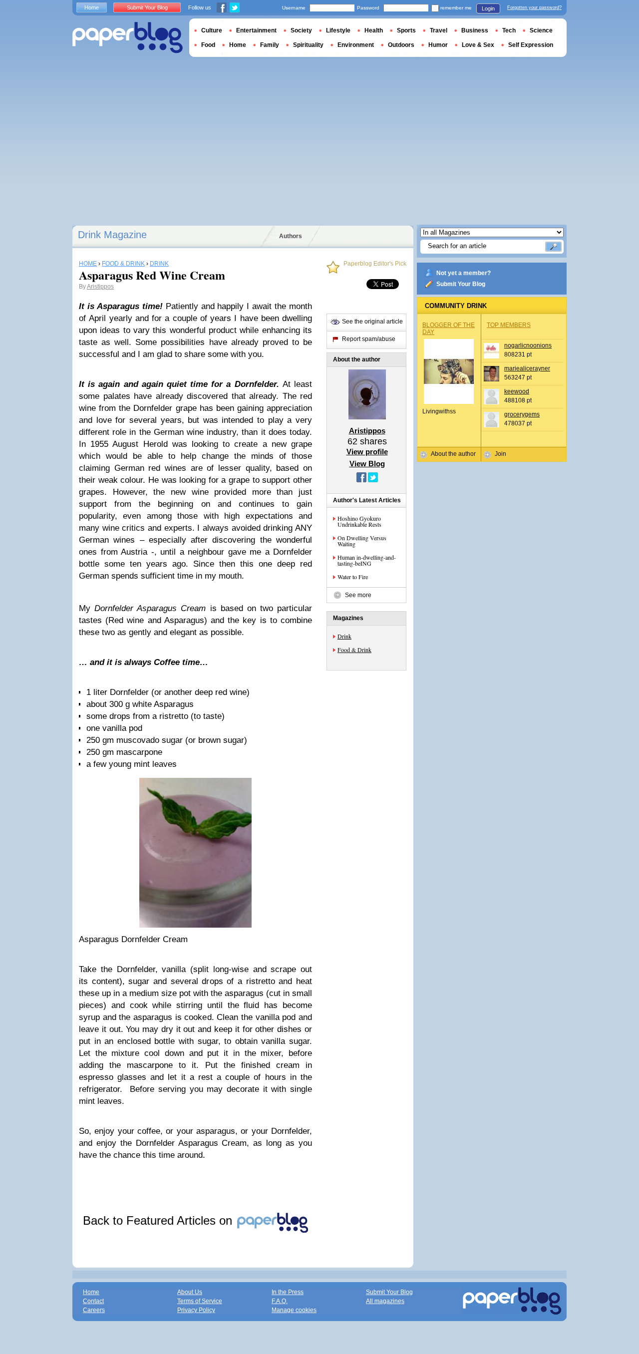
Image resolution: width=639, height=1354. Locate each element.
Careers (94, 1310)
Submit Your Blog (460, 284)
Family (269, 44)
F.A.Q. (280, 1301)
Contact (93, 1301)
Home (91, 7)
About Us (189, 1292)
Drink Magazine (112, 234)
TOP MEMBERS (509, 325)
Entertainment (256, 30)
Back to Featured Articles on (159, 1220)
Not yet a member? (463, 273)
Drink (344, 636)
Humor (438, 44)
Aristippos (100, 286)
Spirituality (308, 44)
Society (301, 30)
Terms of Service (199, 1301)
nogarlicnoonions (528, 345)
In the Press (288, 1292)
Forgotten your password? (534, 7)
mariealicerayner (527, 368)
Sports (406, 30)
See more (358, 595)
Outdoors (401, 44)
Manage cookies (294, 1310)
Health (373, 30)
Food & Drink (354, 650)
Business (474, 30)
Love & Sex (478, 44)
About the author (453, 453)
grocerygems (522, 414)
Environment (355, 44)
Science (541, 30)
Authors (290, 236)
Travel (438, 30)
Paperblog (127, 37)
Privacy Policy (196, 1310)
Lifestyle (338, 30)
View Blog (367, 463)
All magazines (385, 1301)
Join (500, 453)
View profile (367, 451)
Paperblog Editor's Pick (374, 264)
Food (208, 44)
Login (488, 8)
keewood (516, 391)
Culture (211, 30)
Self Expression (530, 44)
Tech (509, 30)
